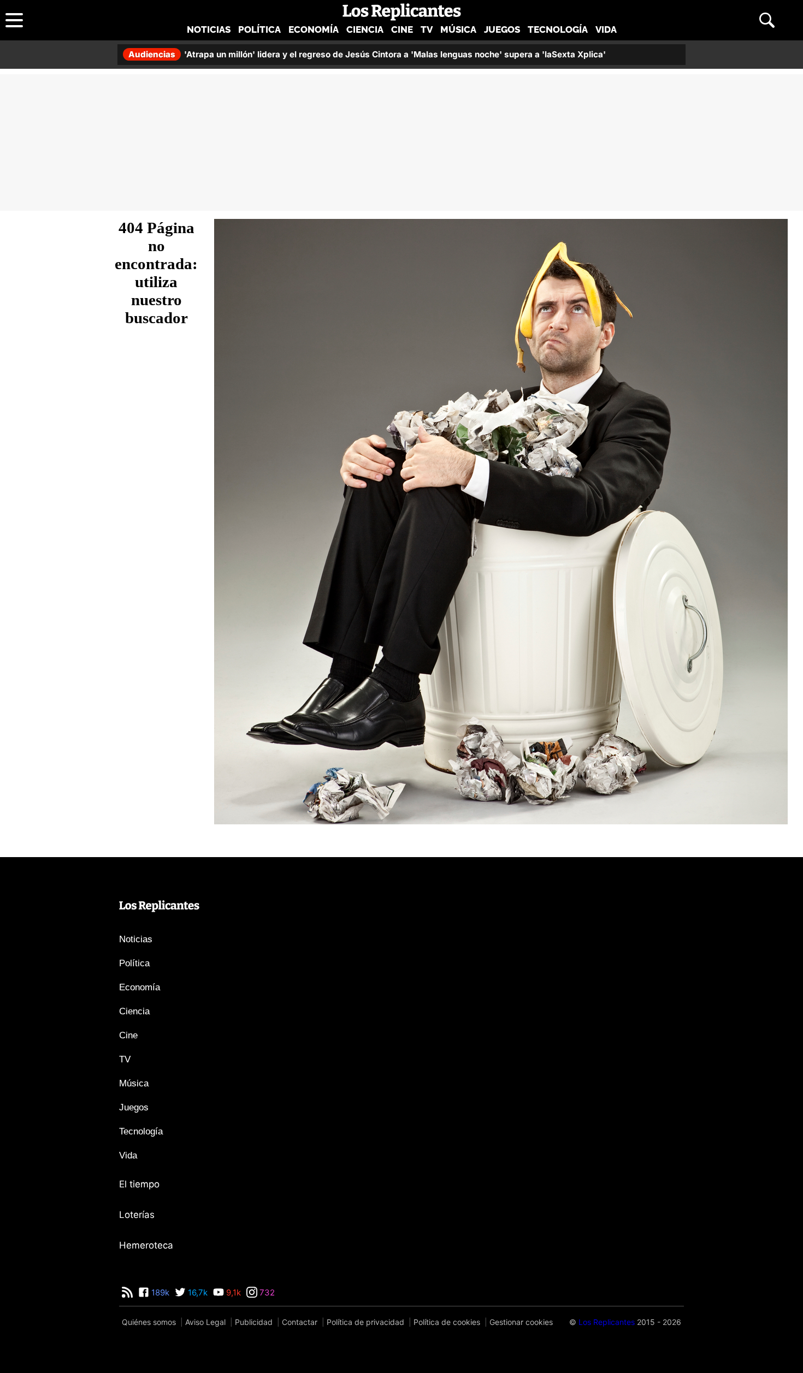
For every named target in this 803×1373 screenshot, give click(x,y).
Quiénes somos (149, 1322)
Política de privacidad (365, 1322)
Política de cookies (447, 1322)
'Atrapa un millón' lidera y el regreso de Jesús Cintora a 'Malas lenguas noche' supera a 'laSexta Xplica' (367, 54)
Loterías (137, 1214)
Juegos (502, 29)
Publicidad (254, 1322)
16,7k (197, 1292)
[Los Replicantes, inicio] (402, 12)
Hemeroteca (146, 1245)
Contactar (299, 1322)
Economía (313, 29)
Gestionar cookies (521, 1322)
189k (159, 1292)
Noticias (209, 29)
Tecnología (558, 29)
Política (259, 29)
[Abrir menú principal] (14, 20)
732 (266, 1292)
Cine (402, 29)
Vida (606, 29)
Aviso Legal (205, 1322)
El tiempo (139, 1184)
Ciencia (364, 29)
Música (458, 29)
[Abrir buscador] (767, 20)
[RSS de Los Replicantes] (127, 1292)
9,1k (232, 1292)
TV (427, 29)
